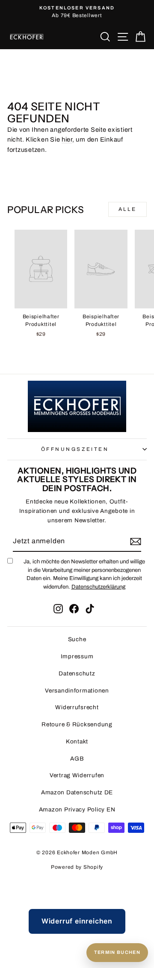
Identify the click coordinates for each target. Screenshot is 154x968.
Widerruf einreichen (77, 921)
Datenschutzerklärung (98, 587)
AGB (76, 758)
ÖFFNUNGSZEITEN (75, 449)
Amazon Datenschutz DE (77, 792)
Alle (127, 209)
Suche (77, 639)
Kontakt (77, 741)
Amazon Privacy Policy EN (77, 809)
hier (67, 139)
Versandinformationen (77, 690)
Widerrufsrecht (76, 707)
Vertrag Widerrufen (77, 775)
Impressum (77, 656)
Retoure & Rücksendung (76, 724)
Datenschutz (77, 673)
